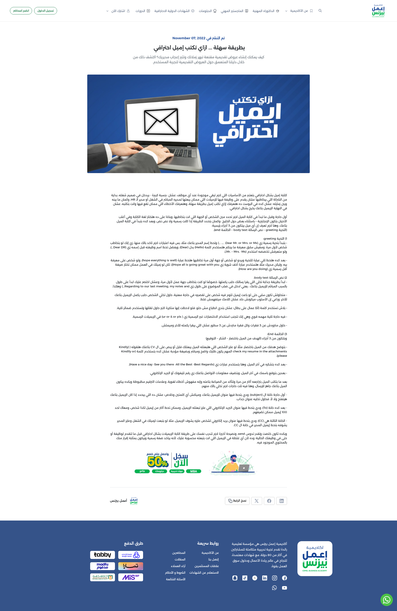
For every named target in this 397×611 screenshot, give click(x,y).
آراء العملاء (178, 566)
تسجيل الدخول (45, 10)
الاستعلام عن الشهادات (204, 572)
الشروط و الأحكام (175, 572)
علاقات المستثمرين (207, 566)
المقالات (180, 559)
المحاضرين (178, 552)
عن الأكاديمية (210, 552)
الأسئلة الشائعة (175, 579)
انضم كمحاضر (21, 10)
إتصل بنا (213, 559)
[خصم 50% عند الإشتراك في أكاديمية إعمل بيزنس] (198, 462)
